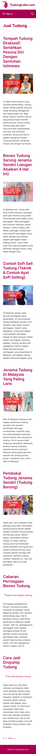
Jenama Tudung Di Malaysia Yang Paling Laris (17, 377)
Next (11, 738)
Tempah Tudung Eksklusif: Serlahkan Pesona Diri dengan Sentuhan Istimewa (18, 52)
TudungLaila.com (22, 5)
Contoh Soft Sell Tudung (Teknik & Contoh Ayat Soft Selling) (18, 270)
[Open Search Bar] (32, 14)
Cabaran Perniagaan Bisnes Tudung (16, 581)
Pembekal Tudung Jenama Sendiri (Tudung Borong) (17, 480)
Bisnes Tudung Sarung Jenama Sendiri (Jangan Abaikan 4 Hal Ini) (17, 164)
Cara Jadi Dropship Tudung (11, 662)
